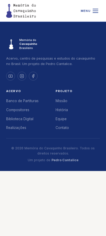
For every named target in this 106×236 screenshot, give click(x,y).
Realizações (16, 128)
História (62, 110)
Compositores (17, 110)
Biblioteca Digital (19, 119)
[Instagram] (21, 76)
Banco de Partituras (22, 101)
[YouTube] (10, 76)
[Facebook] (33, 76)
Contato (62, 128)
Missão (61, 101)
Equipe (61, 119)
